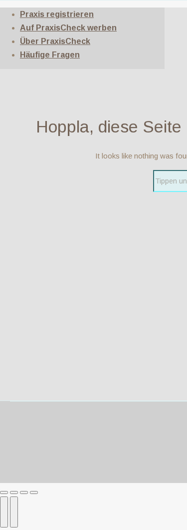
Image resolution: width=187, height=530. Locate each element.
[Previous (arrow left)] (4, 512)
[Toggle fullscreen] (24, 492)
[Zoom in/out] (34, 492)
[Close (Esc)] (4, 492)
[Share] (14, 492)
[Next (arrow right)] (14, 512)
